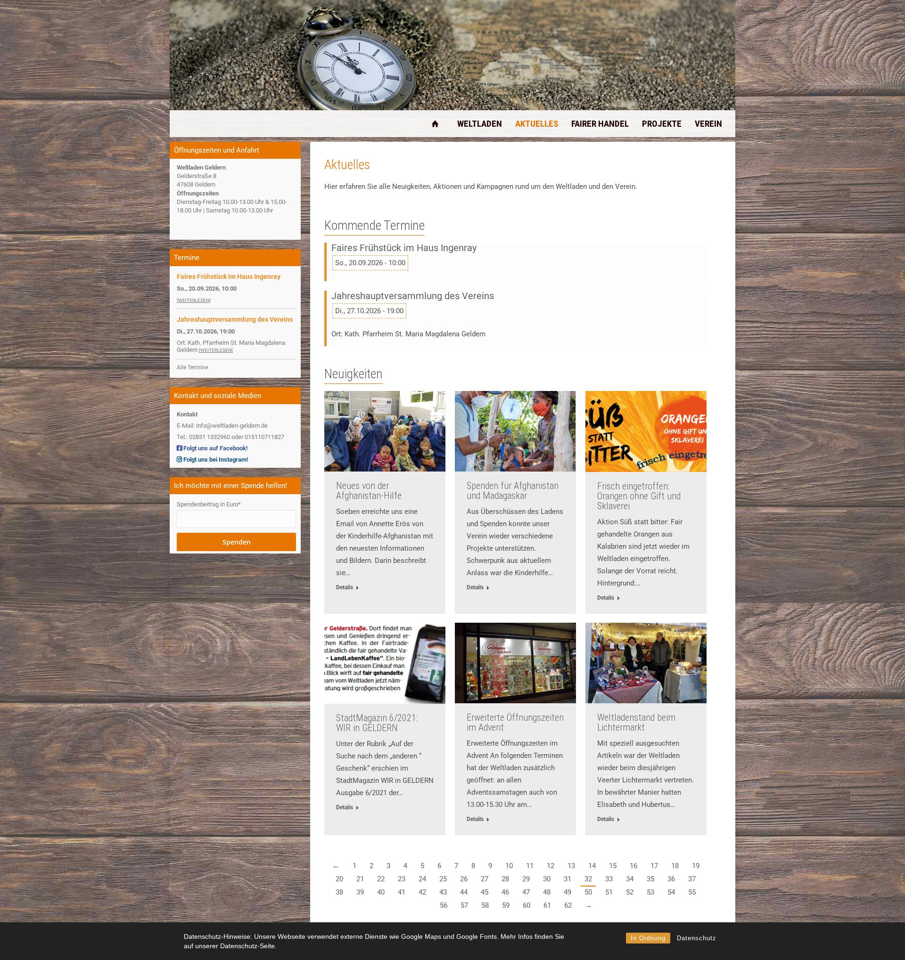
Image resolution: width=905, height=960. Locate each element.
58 (485, 905)
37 (692, 879)
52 (630, 892)
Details (344, 587)
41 (401, 892)
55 (692, 892)
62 (568, 905)
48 (547, 892)
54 (671, 892)
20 (339, 879)
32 (588, 879)
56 (443, 905)
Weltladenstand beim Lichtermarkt (636, 722)
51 (609, 892)
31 (567, 879)
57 (464, 905)
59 (506, 905)
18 (675, 866)
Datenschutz (696, 938)
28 (505, 879)
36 (671, 879)
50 (588, 892)
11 (530, 866)
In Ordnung (648, 938)
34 (630, 879)
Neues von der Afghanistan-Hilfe (369, 490)
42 (422, 892)
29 (526, 879)
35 (650, 879)
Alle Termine (192, 367)
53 (650, 892)
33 (609, 879)
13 (571, 866)
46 (505, 892)
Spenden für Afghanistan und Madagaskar (513, 490)
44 (464, 892)
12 (550, 866)
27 (484, 879)
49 (567, 892)
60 (526, 905)
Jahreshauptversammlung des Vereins (412, 296)
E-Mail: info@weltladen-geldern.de (222, 425)
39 (360, 892)
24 (422, 879)
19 (695, 866)
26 (464, 879)
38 (339, 892)
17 (654, 866)
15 (613, 866)
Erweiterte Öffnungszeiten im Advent (515, 722)
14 (592, 866)
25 (443, 879)
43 (443, 892)
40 (381, 892)
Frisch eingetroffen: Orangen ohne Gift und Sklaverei (639, 496)
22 (381, 879)
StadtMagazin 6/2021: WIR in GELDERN (377, 722)
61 (547, 905)
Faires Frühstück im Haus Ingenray (404, 248)
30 (547, 879)
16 (633, 866)
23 (401, 879)
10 (509, 866)
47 (526, 892)
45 (484, 892)
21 (360, 879)
